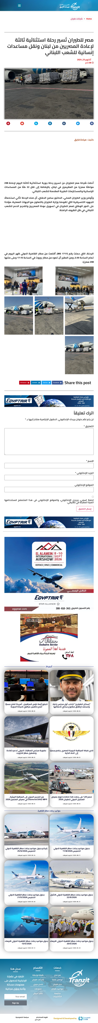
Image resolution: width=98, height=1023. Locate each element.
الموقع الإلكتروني (84, 485)
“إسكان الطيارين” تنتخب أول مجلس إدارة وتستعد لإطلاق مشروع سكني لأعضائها (72, 705)
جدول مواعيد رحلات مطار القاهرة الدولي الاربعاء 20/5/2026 (71, 942)
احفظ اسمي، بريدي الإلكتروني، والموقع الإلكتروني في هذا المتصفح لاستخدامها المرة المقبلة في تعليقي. (49, 501)
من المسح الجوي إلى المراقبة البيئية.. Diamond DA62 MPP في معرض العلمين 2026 (26, 798)
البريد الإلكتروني (84, 473)
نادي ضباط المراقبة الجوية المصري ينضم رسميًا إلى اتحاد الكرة (71, 752)
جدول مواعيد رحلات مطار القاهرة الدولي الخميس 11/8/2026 (71, 849)
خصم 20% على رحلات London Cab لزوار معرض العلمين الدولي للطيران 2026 (71, 798)
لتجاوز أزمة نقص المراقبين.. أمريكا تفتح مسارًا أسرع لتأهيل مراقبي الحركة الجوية (26, 705)
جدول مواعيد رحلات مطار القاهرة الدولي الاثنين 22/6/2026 (71, 896)
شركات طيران (77, 19)
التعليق (89, 426)
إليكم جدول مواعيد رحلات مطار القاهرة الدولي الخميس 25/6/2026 (26, 849)
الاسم (90, 461)
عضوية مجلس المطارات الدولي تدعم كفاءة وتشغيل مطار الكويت (26, 752)
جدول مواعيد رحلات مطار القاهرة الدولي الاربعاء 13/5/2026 (26, 942)
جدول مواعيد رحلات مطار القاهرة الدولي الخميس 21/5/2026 (26, 896)
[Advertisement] (49, 162)
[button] (19, 5)
